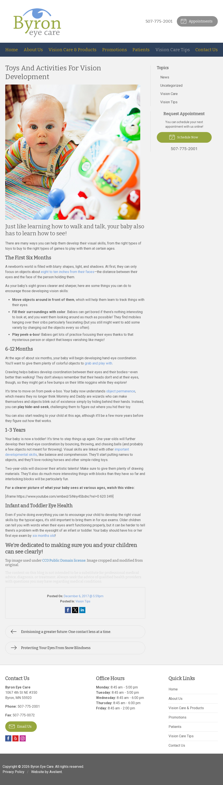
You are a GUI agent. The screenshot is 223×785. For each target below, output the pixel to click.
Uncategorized (171, 85)
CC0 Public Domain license (64, 560)
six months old (43, 536)
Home (11, 49)
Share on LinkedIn (82, 610)
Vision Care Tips (172, 49)
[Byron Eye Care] (37, 21)
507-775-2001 (159, 21)
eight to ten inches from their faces (67, 272)
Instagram (23, 738)
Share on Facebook (68, 610)
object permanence (120, 391)
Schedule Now (187, 137)
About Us (33, 49)
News (164, 77)
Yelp (15, 738)
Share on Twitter (75, 610)
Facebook (8, 738)
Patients (141, 49)
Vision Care (169, 94)
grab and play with (98, 363)
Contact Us (206, 49)
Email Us (24, 726)
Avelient (55, 772)
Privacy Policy (13, 772)
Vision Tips (83, 601)
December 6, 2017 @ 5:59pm (83, 596)
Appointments (200, 21)
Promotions (114, 49)
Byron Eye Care (42, 767)
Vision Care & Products (72, 49)
